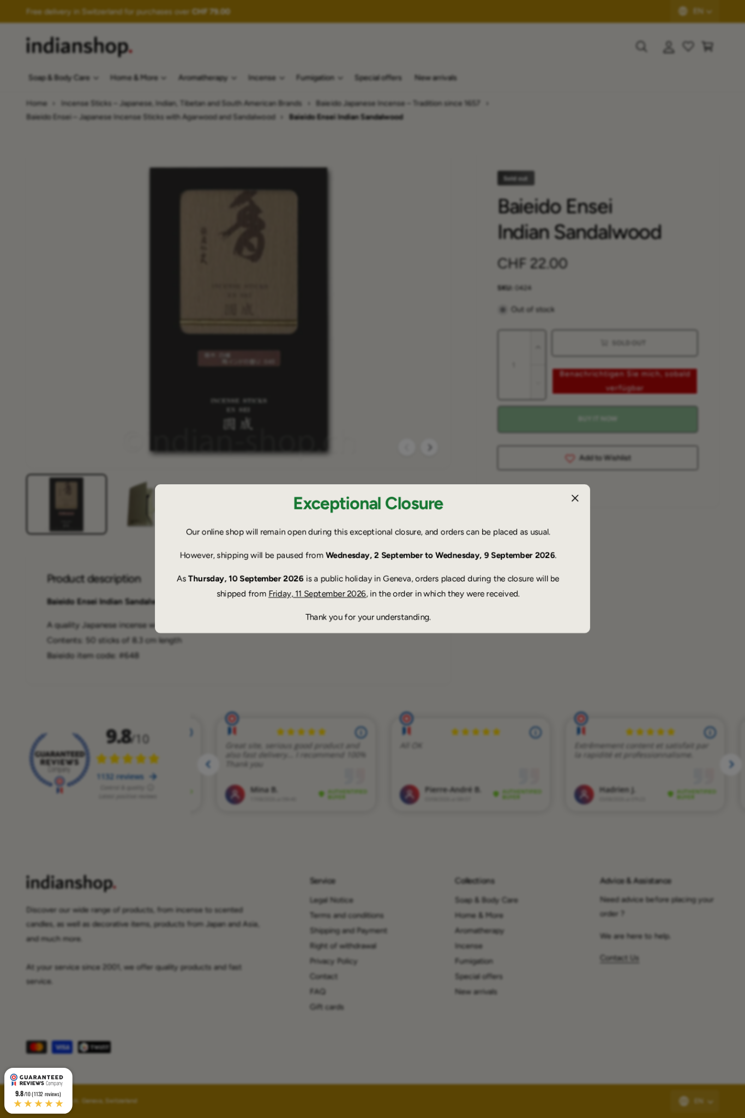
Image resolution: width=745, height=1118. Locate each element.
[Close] (574, 498)
